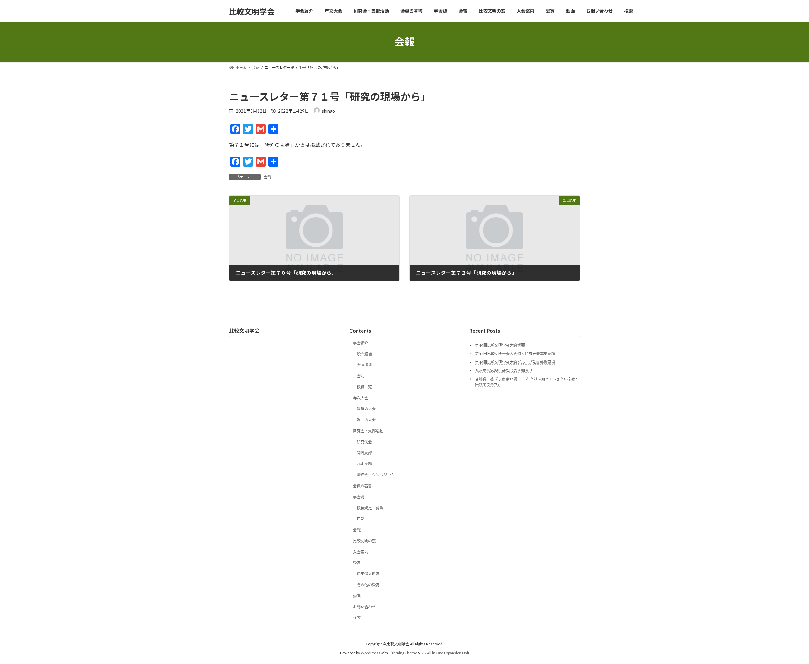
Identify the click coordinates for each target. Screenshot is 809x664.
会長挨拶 (364, 365)
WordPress (370, 653)
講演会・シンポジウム (376, 475)
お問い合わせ (364, 607)
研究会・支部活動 (368, 430)
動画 (357, 595)
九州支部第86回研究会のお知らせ (503, 370)
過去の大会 (366, 420)
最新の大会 (366, 409)
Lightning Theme (403, 653)
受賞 (357, 563)
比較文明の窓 (364, 540)
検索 (357, 618)
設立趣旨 (364, 354)
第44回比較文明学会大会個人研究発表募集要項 (515, 353)
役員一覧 (364, 386)
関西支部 (364, 453)
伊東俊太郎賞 (368, 574)
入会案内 (360, 552)
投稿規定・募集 (370, 508)
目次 (360, 519)
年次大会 (360, 398)
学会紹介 (360, 343)
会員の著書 (362, 485)
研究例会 (364, 442)
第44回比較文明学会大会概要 (500, 345)
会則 (360, 376)
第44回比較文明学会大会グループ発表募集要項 (515, 362)
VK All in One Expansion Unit (445, 653)
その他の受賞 (368, 584)
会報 (267, 177)
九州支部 (364, 464)
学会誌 (358, 497)
